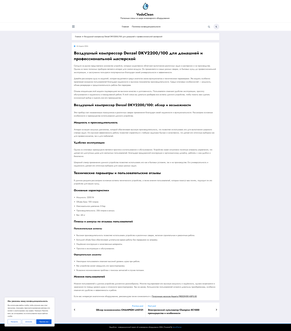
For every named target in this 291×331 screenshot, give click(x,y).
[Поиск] (209, 27)
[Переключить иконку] (73, 27)
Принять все (43, 322)
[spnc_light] (216, 26)
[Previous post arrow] (74, 310)
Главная (125, 26)
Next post (152, 306)
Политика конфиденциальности (146, 26)
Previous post (137, 306)
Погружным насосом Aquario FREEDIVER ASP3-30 (174, 296)
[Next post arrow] (216, 310)
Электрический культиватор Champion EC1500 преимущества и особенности (173, 311)
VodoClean (144, 14)
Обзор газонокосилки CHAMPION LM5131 (119, 310)
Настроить (14, 322)
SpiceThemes (177, 327)
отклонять (28, 322)
